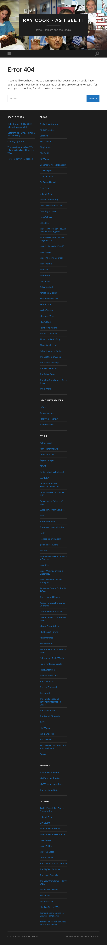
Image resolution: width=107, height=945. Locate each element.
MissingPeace (46, 637)
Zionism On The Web (50, 907)
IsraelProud (45, 275)
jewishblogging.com (49, 298)
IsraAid (43, 550)
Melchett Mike (47, 316)
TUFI (42, 722)
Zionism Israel (46, 901)
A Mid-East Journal (49, 124)
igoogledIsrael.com (49, 544)
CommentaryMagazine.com (53, 164)
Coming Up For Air (16, 141)
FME (42, 515)
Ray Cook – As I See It (26, 936)
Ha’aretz (44, 407)
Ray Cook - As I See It (53, 20)
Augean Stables (47, 129)
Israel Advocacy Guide (50, 828)
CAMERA (44, 477)
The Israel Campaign (49, 362)
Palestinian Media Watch (52, 658)
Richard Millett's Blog (50, 339)
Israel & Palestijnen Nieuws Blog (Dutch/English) (53, 230)
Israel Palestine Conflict (51, 257)
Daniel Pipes (46, 170)
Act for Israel (46, 442)
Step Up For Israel (48, 687)
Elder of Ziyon (46, 193)
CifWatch (44, 159)
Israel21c (44, 565)
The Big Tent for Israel (50, 869)
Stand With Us (47, 681)
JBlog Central (46, 286)
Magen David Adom (49, 626)
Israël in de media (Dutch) (52, 246)
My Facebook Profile (49, 778)
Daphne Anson (47, 176)
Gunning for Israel (48, 211)
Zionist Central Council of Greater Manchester (52, 914)
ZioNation (45, 895)
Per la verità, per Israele (51, 663)
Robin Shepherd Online (51, 351)
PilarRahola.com (47, 669)
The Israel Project (48, 710)
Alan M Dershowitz (49, 448)
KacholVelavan (47, 310)
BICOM (43, 466)
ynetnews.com (47, 424)
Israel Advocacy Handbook (52, 834)
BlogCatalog (46, 147)
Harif (42, 533)
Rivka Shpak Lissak (49, 345)
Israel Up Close (47, 851)
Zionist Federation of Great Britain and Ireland (53, 923)
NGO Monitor (46, 643)
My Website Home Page (51, 784)
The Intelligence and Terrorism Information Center (50, 701)
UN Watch (45, 728)
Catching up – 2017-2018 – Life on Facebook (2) (21, 125)
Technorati (45, 693)
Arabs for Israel (47, 454)
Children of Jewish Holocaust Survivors (49, 485)
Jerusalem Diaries (48, 292)
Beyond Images (47, 460)
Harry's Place (46, 217)
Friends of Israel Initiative (52, 527)
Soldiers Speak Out (49, 675)
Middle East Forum (49, 631)
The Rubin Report (48, 374)
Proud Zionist (46, 857)
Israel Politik (46, 263)
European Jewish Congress (52, 509)
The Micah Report (48, 368)
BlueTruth (44, 153)
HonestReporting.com (50, 538)
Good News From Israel (51, 205)
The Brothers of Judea (50, 356)
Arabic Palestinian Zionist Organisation (52, 809)
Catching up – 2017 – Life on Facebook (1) (21, 134)
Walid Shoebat (47, 733)
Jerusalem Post (47, 413)
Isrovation (45, 281)
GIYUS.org (45, 822)
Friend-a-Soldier (47, 521)
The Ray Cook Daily (49, 789)
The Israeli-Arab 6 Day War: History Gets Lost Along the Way (21, 150)
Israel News (45, 252)
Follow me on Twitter (50, 772)
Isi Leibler (44, 223)
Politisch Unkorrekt (49, 333)
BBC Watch (45, 141)
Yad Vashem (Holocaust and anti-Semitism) (53, 746)
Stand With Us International (53, 863)
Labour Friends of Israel (51, 611)
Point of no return (48, 327)
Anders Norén (84, 936)
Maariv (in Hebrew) (49, 418)
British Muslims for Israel (52, 472)
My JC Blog (45, 321)
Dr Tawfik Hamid (48, 182)
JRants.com (45, 304)
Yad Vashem (45, 739)
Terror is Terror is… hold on (20, 158)
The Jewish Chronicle (50, 716)
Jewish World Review (50, 597)
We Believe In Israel (49, 889)
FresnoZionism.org (49, 199)
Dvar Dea (44, 188)
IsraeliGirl (44, 269)
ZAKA (43, 754)
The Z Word (45, 388)
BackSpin (44, 135)
